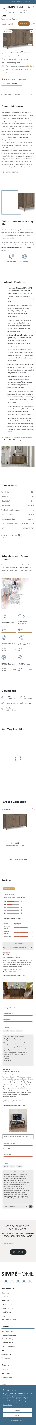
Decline (17, 1415)
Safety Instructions (11, 709)
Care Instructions (29, 697)
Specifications (12, 703)
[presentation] (18, 990)
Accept (17, 1410)
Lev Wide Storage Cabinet (15, 845)
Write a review (23, 79)
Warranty (28, 703)
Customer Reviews (9, 84)
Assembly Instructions (11, 697)
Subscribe (18, 1252)
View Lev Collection (10, 172)
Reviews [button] (29, 94)
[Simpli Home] (16, 6)
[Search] (29, 7)
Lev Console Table (22, 1136)
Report (19, 1031)
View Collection (16, 859)
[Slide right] (31, 39)
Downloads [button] (19, 94)
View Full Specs (10, 535)
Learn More (4, 630)
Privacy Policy (7, 1405)
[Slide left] (5, 39)
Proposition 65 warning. (13, 440)
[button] (32, 23)
